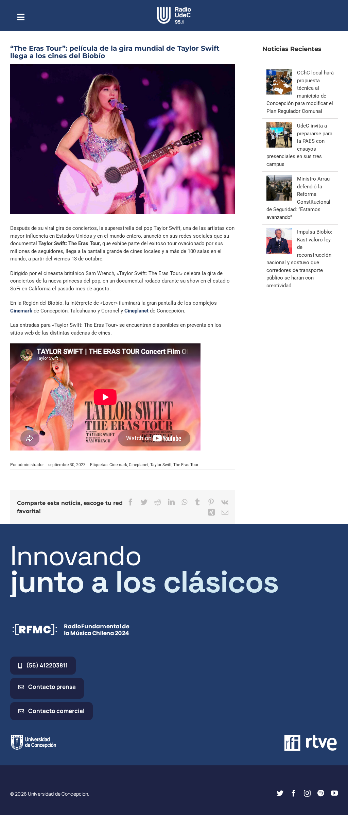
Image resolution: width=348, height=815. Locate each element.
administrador (31, 464)
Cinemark (21, 311)
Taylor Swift (161, 464)
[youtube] (334, 793)
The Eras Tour (185, 464)
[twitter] (280, 793)
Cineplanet (136, 311)
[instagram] (307, 793)
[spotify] (320, 793)
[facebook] (293, 793)
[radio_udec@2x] (174, 9)
